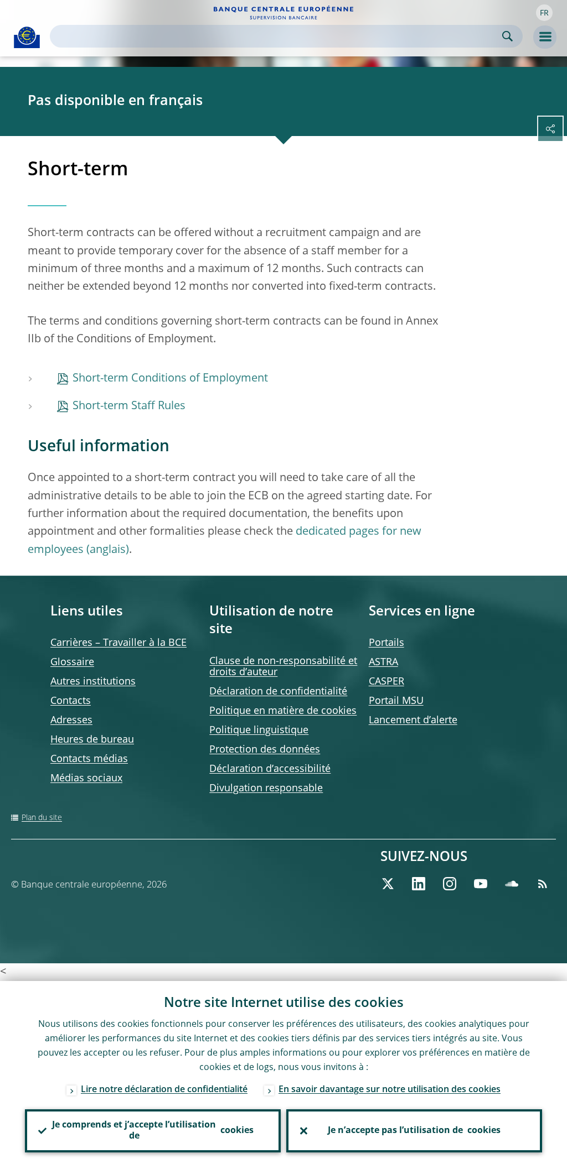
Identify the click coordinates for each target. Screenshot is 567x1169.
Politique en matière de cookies (283, 711)
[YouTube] (480, 883)
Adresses (71, 721)
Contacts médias (89, 759)
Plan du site (42, 818)
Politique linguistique (258, 730)
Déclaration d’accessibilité (270, 769)
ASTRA (383, 662)
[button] (544, 12)
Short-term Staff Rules (129, 406)
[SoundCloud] (511, 883)
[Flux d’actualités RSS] (542, 883)
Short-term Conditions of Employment (170, 378)
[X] (387, 883)
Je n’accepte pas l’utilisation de (414, 1130)
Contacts (70, 701)
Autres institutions (93, 682)
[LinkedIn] (418, 883)
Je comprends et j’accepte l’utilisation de (153, 1131)
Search (507, 36)
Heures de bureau (92, 740)
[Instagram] (449, 883)
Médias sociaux (86, 779)
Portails (386, 643)
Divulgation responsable (266, 789)
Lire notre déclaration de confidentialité (164, 1090)
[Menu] (544, 37)
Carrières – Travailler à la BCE (118, 643)
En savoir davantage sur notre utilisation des (390, 1090)
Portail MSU (396, 701)
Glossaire (72, 662)
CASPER (386, 682)
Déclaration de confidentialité (278, 692)
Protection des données (264, 750)
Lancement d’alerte (413, 721)
